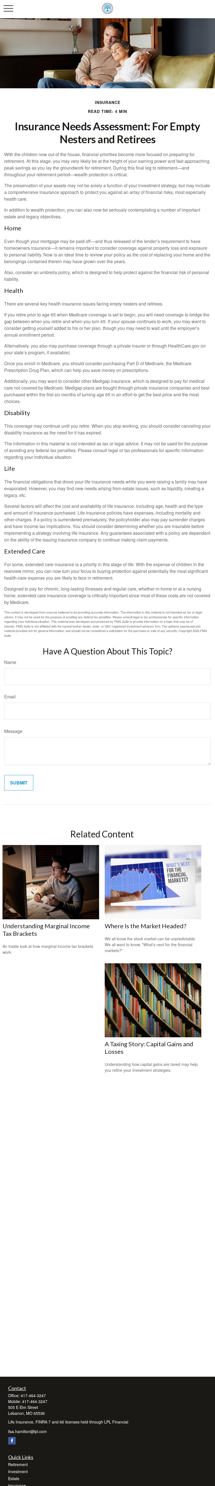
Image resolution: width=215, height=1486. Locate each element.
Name (10, 662)
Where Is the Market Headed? (145, 926)
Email (10, 696)
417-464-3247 (33, 1395)
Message (13, 731)
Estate (13, 1478)
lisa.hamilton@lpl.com (27, 1431)
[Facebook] (12, 1441)
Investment (18, 1471)
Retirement (18, 1464)
